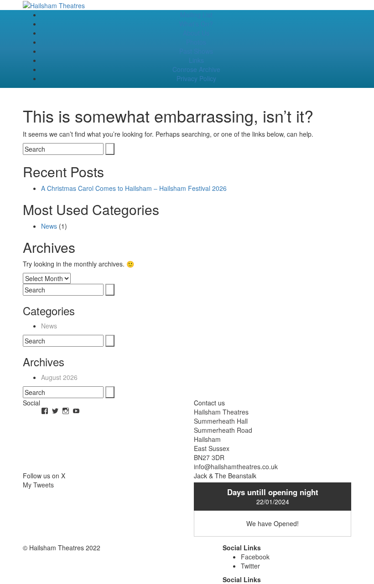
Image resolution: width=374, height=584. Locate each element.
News (49, 226)
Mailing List (196, 14)
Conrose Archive (196, 69)
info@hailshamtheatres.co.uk (236, 466)
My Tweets (38, 484)
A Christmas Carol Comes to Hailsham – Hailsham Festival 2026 (134, 188)
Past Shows (196, 51)
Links (196, 60)
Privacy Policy (196, 78)
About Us (196, 32)
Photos (196, 41)
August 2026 (59, 377)
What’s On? (196, 23)
